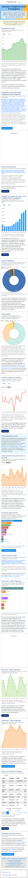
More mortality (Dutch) (8, 766)
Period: (3, 462)
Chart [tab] (4, 34)
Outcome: (4, 387)
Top (23, 866)
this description (13, 849)
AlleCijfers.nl (20, 24)
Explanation (5, 191)
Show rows (14, 810)
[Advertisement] (14, 149)
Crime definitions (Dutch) (8, 550)
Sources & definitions (7, 854)
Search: (6, 775)
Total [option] (8, 387)
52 (22, 812)
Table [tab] (9, 34)
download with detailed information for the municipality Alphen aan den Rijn (13, 366)
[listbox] (9, 387)
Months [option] (8, 462)
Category (11, 778)
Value (18, 778)
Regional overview (7, 128)
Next (25, 812)
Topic (3, 778)
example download (21, 842)
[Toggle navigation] (19, 2)
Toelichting (5, 254)
